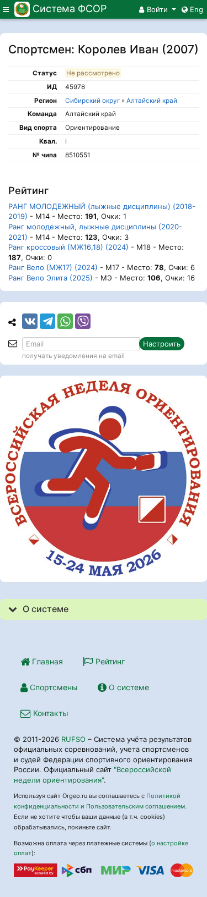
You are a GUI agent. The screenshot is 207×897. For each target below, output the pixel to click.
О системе (128, 687)
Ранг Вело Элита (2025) (50, 277)
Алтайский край (151, 100)
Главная (46, 661)
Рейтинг (109, 661)
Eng (195, 9)
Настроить (162, 343)
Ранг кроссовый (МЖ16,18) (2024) (68, 247)
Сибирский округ (92, 100)
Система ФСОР (70, 8)
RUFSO (73, 739)
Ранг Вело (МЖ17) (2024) (53, 267)
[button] (157, 9)
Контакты (49, 713)
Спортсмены (53, 687)
